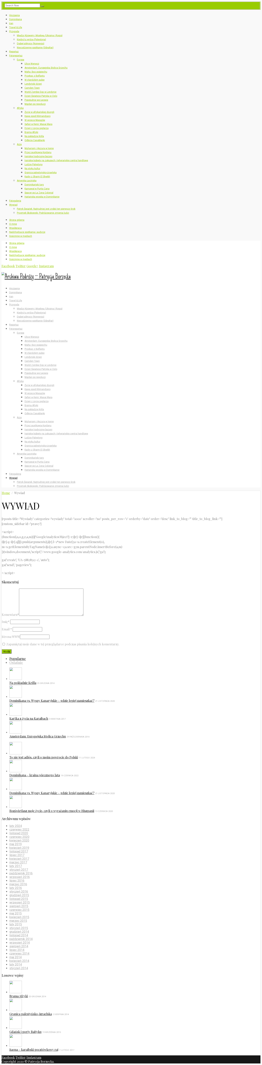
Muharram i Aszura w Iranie (39, 148)
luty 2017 (15, 866)
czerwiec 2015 (19, 910)
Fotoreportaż (15, 55)
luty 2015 (15, 924)
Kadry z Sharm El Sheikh (37, 176)
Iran (11, 23)
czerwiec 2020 (19, 837)
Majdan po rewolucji (35, 104)
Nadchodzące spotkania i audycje (27, 232)
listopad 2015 (18, 899)
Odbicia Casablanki (35, 140)
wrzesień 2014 (19, 942)
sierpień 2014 (18, 946)
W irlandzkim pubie (34, 80)
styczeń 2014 (18, 968)
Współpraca (15, 228)
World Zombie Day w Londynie (40, 92)
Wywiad (13, 204)
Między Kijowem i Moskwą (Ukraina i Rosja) (40, 35)
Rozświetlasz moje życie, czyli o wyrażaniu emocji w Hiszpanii (51, 811)
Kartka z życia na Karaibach (28, 718)
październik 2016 (21, 873)
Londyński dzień (33, 84)
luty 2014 (15, 964)
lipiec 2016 (16, 880)
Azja (19, 144)
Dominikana (15, 19)
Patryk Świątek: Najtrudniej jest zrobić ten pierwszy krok (46, 209)
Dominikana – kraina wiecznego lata (34, 775)
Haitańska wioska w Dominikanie (42, 196)
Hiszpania (14, 15)
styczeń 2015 (18, 928)
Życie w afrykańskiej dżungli (39, 112)
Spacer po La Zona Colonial (39, 192)
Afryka (20, 108)
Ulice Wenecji (32, 63)
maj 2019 (15, 844)
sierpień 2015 (18, 906)
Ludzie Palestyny (34, 164)
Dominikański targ (34, 184)
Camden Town (32, 88)
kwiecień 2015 (19, 917)
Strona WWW (11, 637)
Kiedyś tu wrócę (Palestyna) (31, 39)
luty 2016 (15, 888)
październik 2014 (21, 939)
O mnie (13, 224)
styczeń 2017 (18, 870)
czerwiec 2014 (19, 953)
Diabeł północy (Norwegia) (30, 43)
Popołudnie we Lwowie (36, 100)
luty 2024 (15, 826)
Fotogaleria (15, 200)
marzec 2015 (18, 921)
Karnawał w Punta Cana (37, 188)
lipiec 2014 (16, 950)
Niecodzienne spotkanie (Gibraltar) (35, 47)
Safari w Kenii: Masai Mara (38, 124)
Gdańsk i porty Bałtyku (25, 1032)
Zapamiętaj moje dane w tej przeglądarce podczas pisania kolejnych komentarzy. (62, 644)
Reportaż (14, 51)
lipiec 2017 (16, 855)
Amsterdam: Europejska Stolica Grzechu (46, 67)
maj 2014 (15, 957)
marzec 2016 (18, 884)
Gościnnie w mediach (20, 236)
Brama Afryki (31, 132)
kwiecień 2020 (19, 840)
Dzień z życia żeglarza (37, 128)
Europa (20, 59)
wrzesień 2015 (19, 902)
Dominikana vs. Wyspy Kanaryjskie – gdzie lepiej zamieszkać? (51, 701)
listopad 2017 (18, 851)
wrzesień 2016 (19, 877)
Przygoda (14, 31)
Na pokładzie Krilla (34, 136)
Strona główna (16, 220)
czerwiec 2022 (19, 829)
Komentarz (10, 615)
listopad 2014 (18, 935)
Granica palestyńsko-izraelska (41, 172)
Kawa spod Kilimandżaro (37, 116)
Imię (5, 622)
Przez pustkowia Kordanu (38, 152)
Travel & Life (15, 27)
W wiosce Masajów (35, 120)
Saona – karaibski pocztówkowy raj (33, 1050)
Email (7, 629)
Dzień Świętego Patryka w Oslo (41, 96)
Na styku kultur (32, 168)
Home (6, 493)
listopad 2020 (18, 833)
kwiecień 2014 (19, 961)
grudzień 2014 (19, 932)
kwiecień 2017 (19, 859)
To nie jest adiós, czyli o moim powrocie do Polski (43, 757)
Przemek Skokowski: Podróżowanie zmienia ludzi (43, 213)
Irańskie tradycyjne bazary (38, 156)
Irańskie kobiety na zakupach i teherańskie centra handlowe (56, 160)
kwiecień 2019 (19, 848)
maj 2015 (15, 913)
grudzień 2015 (19, 895)
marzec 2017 (18, 862)
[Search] (42, 6)
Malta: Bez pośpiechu (36, 71)
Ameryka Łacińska (26, 180)
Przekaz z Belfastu (35, 75)
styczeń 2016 (18, 891)
